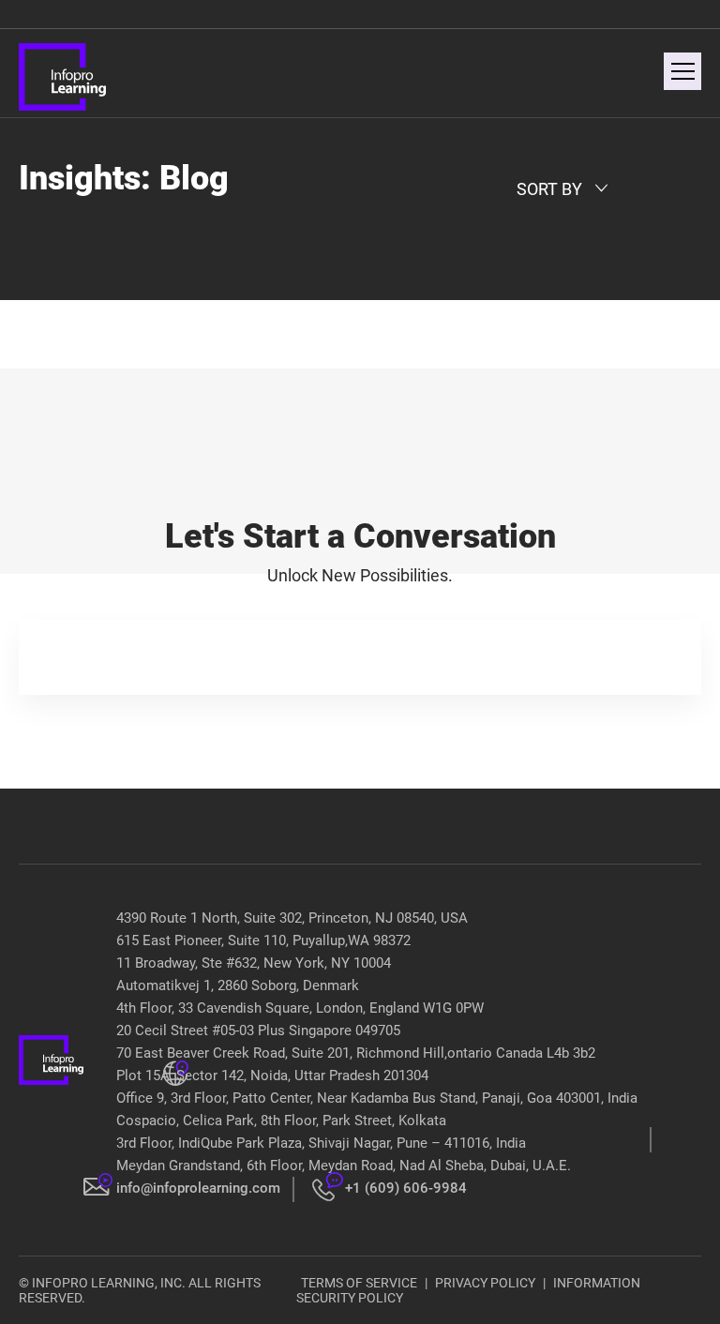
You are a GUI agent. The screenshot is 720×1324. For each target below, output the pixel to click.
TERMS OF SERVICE (359, 1282)
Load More (360, 324)
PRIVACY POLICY (485, 1282)
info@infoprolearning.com (198, 1188)
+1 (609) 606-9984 (406, 1188)
